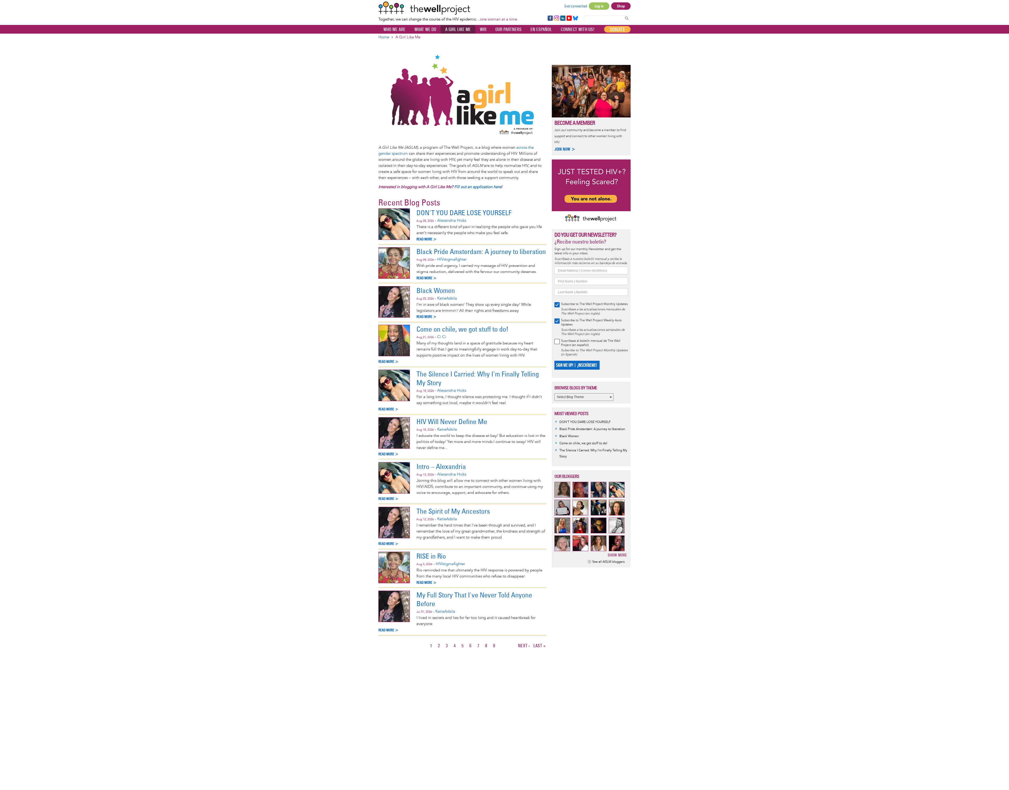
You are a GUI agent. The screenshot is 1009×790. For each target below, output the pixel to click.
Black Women (435, 290)
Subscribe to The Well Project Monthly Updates (594, 304)
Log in (599, 6)
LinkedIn (562, 18)
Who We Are (394, 29)
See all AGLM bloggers (608, 562)
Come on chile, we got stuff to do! (462, 329)
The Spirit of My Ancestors (453, 511)
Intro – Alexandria (441, 466)
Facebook (550, 18)
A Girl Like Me (458, 29)
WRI (483, 29)
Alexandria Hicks (451, 220)
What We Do (425, 29)
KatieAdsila (447, 298)
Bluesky (575, 18)
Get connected (575, 6)
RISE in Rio (431, 556)
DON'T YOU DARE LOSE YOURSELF (464, 212)
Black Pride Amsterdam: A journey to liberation (481, 251)
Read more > (426, 239)
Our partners (508, 29)
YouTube (569, 18)
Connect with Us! (577, 29)
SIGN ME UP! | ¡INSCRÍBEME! (576, 365)
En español (541, 29)
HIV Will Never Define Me (451, 421)
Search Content (626, 18)
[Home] (448, 8)
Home (383, 37)
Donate (617, 29)
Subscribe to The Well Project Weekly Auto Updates (591, 322)
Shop (621, 6)
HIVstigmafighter (452, 259)
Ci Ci (441, 336)
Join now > (564, 149)
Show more (617, 555)
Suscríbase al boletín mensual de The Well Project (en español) (590, 343)
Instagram (556, 18)
